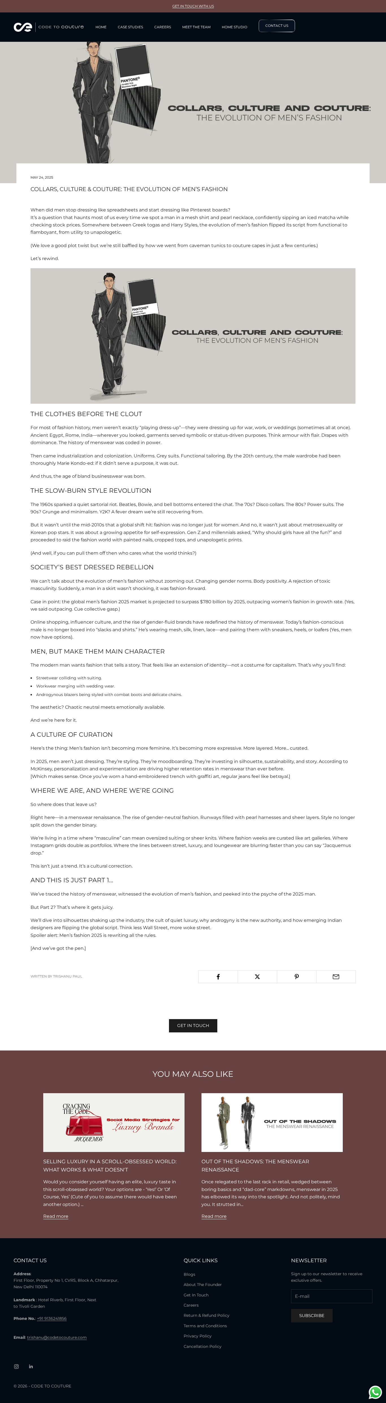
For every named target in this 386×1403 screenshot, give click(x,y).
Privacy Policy (198, 1336)
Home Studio (234, 27)
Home (101, 27)
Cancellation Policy (203, 1346)
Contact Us (276, 25)
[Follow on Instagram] (16, 1366)
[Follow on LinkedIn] (31, 1366)
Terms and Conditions (205, 1325)
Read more (55, 1216)
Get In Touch (196, 1295)
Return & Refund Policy (206, 1315)
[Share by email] (335, 976)
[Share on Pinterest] (296, 976)
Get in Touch (193, 1025)
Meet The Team (196, 27)
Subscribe (311, 1315)
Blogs (189, 1274)
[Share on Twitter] (257, 976)
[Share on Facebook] (218, 976)
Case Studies (130, 27)
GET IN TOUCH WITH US (193, 6)
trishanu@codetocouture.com (57, 1337)
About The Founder (203, 1284)
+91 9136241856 (52, 1318)
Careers (162, 27)
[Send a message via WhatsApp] (375, 1392)
